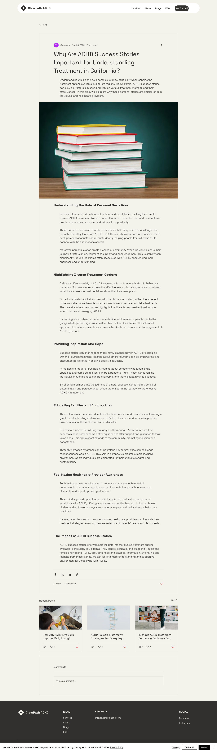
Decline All (189, 747)
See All (174, 600)
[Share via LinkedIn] (69, 574)
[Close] (213, 747)
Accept (204, 747)
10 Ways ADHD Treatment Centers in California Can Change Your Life (155, 636)
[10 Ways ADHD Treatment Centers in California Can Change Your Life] (156, 618)
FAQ (65, 731)
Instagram (184, 722)
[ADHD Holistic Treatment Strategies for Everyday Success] (108, 618)
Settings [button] (176, 747)
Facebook (184, 718)
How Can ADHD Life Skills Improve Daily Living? (59, 636)
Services (67, 717)
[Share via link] (77, 574)
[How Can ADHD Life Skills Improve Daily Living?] (60, 618)
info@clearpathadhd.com (108, 717)
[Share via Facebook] (55, 574)
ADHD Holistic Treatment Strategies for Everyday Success (107, 636)
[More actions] (161, 45)
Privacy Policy (116, 747)
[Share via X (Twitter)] (62, 574)
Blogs (66, 727)
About (66, 722)
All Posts (43, 24)
